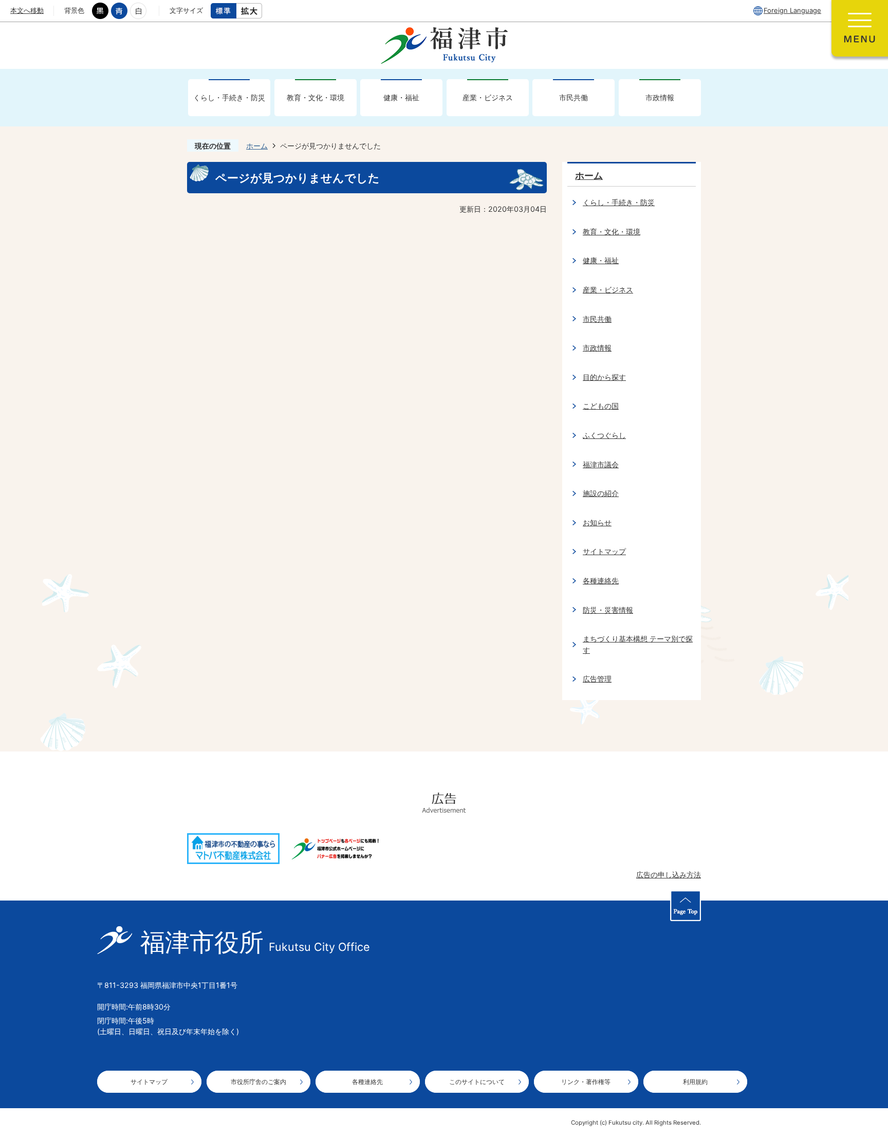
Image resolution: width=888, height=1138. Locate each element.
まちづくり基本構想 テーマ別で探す (638, 644)
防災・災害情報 (608, 609)
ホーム (257, 145)
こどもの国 (601, 405)
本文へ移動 (27, 10)
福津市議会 (601, 464)
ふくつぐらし (604, 435)
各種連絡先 (601, 580)
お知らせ (597, 522)
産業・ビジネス (487, 97)
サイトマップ (604, 551)
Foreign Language (792, 10)
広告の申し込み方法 (668, 874)
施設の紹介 (601, 493)
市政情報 (659, 97)
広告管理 (597, 678)
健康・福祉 (401, 97)
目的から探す (604, 377)
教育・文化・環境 (315, 97)
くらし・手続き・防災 (229, 97)
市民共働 (573, 97)
